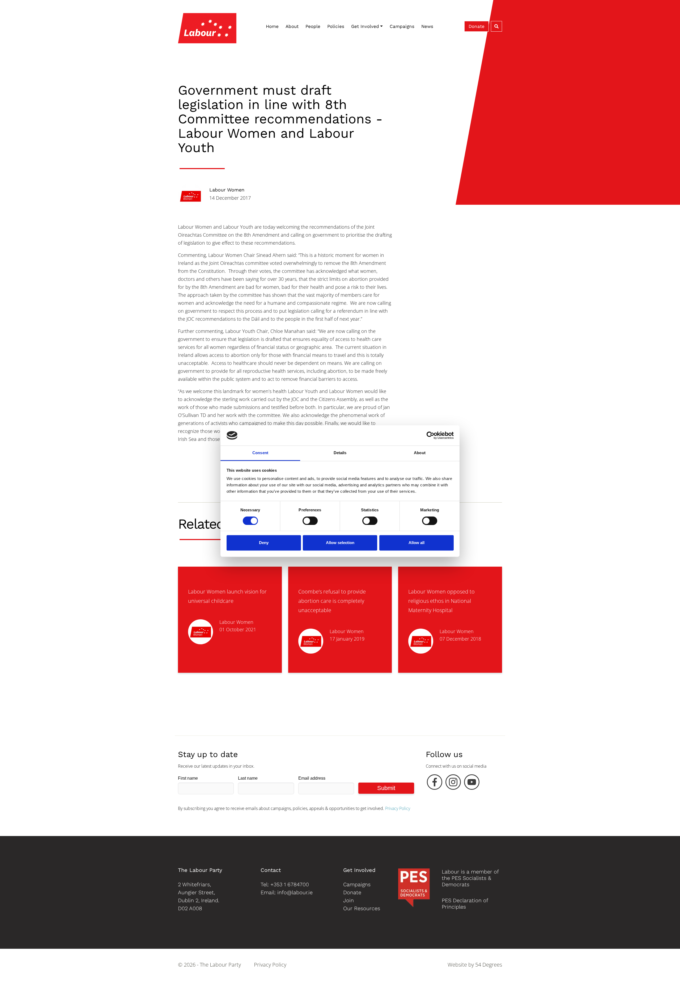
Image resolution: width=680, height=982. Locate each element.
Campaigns (402, 26)
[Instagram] (453, 783)
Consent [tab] (260, 453)
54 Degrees (488, 964)
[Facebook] (434, 783)
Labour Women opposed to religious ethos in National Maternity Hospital (441, 601)
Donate (476, 26)
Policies (335, 26)
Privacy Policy (397, 808)
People (312, 26)
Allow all (416, 543)
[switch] (310, 520)
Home (272, 26)
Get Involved (365, 26)
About (292, 26)
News (427, 26)
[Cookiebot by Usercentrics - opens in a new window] (430, 435)
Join (348, 900)
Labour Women (226, 190)
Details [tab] (340, 453)
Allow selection (340, 543)
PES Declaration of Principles (465, 903)
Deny (264, 543)
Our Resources (361, 908)
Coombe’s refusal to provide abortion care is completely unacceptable (332, 601)
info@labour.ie (295, 892)
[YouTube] (471, 783)
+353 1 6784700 (289, 884)
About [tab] (420, 453)
